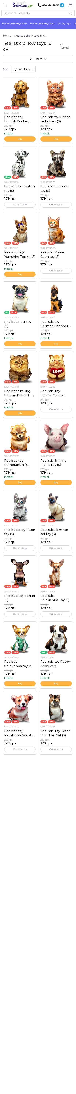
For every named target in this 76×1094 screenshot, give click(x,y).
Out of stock (20, 204)
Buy (20, 138)
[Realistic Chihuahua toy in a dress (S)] (20, 655)
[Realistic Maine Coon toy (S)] (56, 245)
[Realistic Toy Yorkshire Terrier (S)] (20, 245)
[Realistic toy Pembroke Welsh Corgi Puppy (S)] (20, 722)
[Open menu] (5, 5)
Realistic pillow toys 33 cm (14, 23)
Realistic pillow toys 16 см (42, 23)
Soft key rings (64, 23)
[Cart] (70, 5)
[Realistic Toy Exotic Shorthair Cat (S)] (56, 722)
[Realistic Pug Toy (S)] (20, 315)
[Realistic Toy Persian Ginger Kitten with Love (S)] (56, 384)
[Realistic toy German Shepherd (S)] (56, 315)
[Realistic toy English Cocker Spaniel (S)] (20, 110)
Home (7, 35)
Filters (38, 59)
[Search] (70, 13)
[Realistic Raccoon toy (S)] (56, 178)
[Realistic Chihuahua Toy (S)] (56, 587)
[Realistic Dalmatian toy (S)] (20, 178)
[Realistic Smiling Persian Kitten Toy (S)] (20, 384)
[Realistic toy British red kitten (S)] (56, 110)
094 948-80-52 (50, 5)
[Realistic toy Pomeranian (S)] (20, 453)
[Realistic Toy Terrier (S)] (20, 587)
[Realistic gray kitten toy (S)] (20, 521)
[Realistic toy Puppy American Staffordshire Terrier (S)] (56, 655)
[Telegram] (62, 5)
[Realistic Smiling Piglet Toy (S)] (56, 453)
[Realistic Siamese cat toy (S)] (56, 521)
